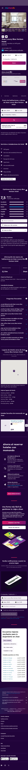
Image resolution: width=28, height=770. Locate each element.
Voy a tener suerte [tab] (8, 647)
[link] (14, 493)
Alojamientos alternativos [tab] (10, 643)
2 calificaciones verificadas (15, 50)
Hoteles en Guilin (7, 666)
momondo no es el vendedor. (10, 697)
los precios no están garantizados (13, 693)
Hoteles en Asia (13, 708)
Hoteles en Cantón (7, 664)
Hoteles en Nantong (7, 678)
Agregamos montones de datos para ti (12, 700)
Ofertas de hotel (4, 708)
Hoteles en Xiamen (7, 660)
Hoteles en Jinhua (7, 674)
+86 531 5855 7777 (6, 48)
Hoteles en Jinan (18, 710)
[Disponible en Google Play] (5, 758)
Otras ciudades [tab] (7, 640)
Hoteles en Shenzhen (8, 668)
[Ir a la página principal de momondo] (10, 8)
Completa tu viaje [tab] (8, 650)
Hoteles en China (21, 708)
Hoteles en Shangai (7, 658)
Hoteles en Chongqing (8, 670)
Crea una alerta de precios (13, 485)
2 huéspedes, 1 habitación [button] (10, 59)
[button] (2, 8)
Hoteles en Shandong (8, 710)
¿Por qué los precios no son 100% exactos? (11, 703)
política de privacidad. (14, 618)
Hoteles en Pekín (7, 662)
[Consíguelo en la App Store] (14, 758)
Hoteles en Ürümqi (7, 672)
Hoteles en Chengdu (8, 676)
